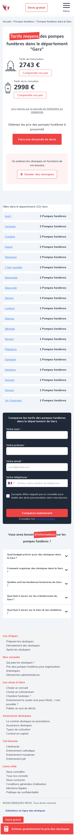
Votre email (14, 461)
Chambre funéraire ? (18, 696)
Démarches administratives (23, 674)
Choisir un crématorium (20, 692)
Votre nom (14, 429)
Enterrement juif (16, 758)
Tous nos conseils (17, 775)
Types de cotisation (18, 729)
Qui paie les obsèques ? (20, 662)
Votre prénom (16, 445)
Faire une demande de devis (37, 139)
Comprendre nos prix (35, 73)
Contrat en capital (17, 733)
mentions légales (45, 518)
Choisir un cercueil (17, 687)
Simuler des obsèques (39, 174)
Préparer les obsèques (20, 641)
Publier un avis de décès (21, 708)
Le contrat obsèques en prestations (28, 721)
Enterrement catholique (20, 750)
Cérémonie (12, 746)
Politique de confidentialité (22, 792)
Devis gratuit (36, 7)
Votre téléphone (17, 477)
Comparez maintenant (37, 513)
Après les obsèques (18, 649)
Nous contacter (15, 780)
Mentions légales (16, 788)
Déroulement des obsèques (23, 645)
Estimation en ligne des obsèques (25, 810)
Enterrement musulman (20, 754)
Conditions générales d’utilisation (26, 784)
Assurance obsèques (19, 725)
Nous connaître (15, 771)
